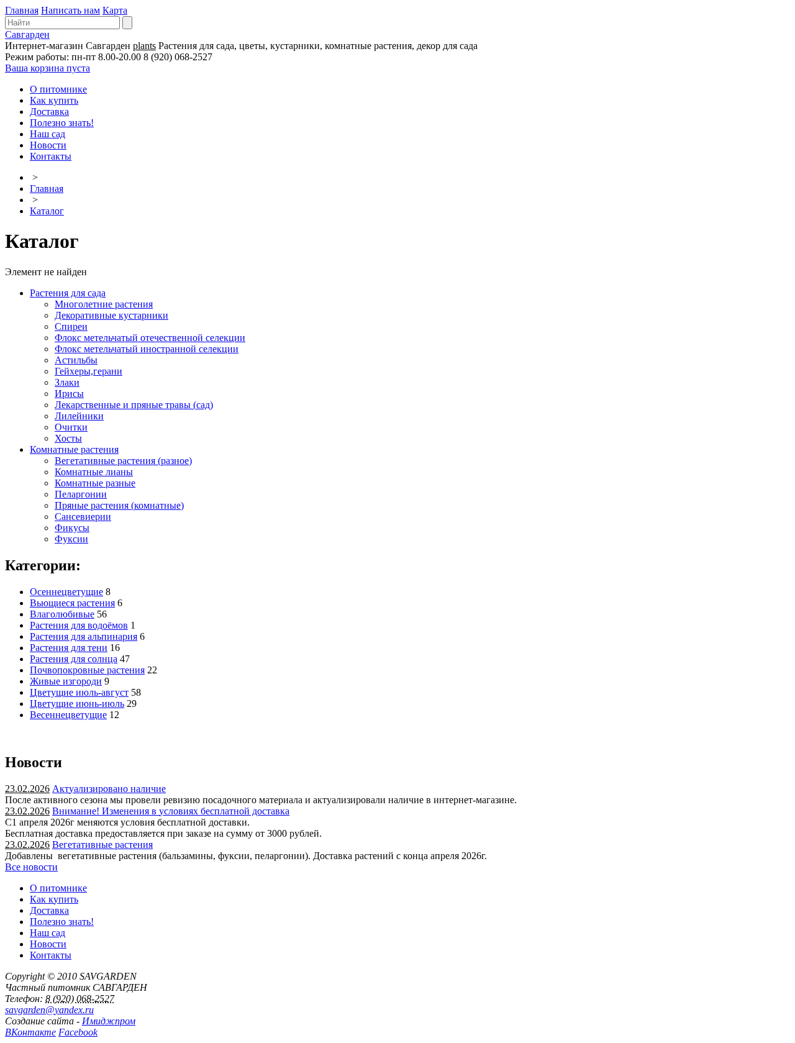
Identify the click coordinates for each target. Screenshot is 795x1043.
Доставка (49, 111)
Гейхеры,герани (88, 371)
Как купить (54, 100)
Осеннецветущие (66, 591)
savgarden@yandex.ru (49, 1009)
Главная (22, 10)
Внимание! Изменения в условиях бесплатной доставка (170, 811)
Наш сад (47, 134)
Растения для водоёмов (79, 625)
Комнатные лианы (94, 472)
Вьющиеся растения (72, 603)
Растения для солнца (73, 659)
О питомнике (58, 89)
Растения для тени (68, 647)
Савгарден (27, 34)
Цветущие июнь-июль (77, 703)
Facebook (78, 1032)
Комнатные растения (74, 449)
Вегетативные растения (102, 844)
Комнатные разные (95, 483)
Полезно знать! (62, 122)
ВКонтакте (30, 1032)
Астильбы (76, 360)
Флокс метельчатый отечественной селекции (150, 337)
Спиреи (71, 326)
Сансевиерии (83, 516)
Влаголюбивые (62, 614)
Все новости (31, 867)
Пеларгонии (81, 494)
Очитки (71, 427)
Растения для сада (68, 293)
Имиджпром (108, 1021)
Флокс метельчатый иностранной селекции (146, 349)
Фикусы (72, 527)
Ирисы (69, 393)
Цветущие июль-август (79, 692)
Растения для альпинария (83, 636)
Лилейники (79, 416)
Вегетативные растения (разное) (123, 460)
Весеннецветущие (68, 714)
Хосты (68, 438)
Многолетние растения (104, 304)
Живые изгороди (66, 681)
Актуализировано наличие (109, 788)
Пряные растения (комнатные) (119, 505)
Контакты (50, 156)
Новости (48, 145)
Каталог (47, 211)
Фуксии (71, 539)
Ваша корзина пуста (47, 68)
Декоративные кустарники (111, 315)
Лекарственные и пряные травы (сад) (134, 404)
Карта (114, 10)
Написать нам (70, 10)
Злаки (67, 382)
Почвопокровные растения (87, 670)
